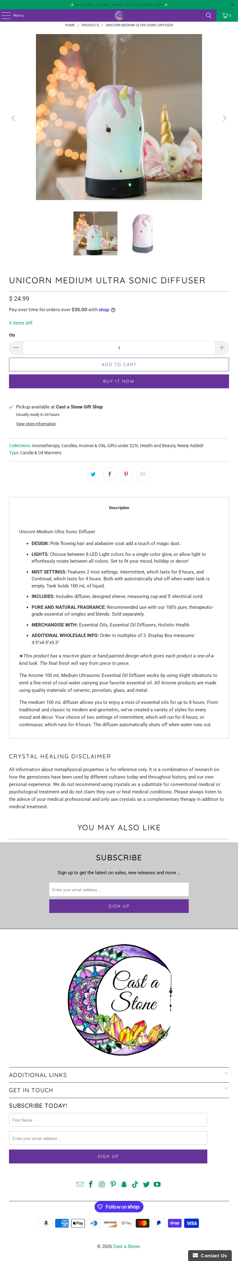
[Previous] (14, 118)
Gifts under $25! (122, 445)
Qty (12, 335)
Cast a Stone (126, 1246)
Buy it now (119, 381)
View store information (36, 423)
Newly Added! (190, 445)
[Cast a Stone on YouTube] (157, 1185)
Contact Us (212, 1255)
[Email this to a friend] (143, 474)
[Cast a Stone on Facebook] (91, 1185)
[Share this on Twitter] (93, 474)
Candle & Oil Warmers (40, 452)
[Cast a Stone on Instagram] (102, 1185)
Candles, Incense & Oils (83, 445)
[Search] (209, 15)
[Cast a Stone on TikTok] (135, 1185)
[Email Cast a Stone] (80, 1185)
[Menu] (3, 15)
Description (119, 507)
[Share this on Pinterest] (126, 474)
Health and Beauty (157, 445)
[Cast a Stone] (119, 15)
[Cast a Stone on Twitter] (146, 1185)
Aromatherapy (46, 445)
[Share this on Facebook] (110, 474)
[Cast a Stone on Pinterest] (113, 1185)
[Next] (224, 118)
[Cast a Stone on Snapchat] (124, 1185)
